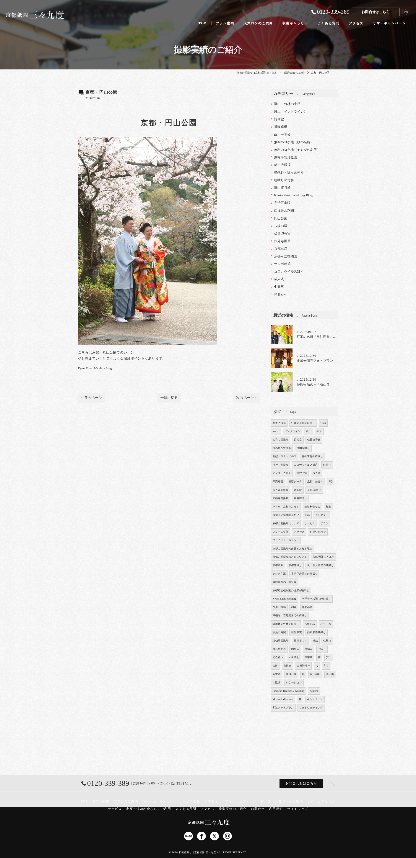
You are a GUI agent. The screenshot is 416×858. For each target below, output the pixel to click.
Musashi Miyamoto (283, 699)
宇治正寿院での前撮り (304, 573)
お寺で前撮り (280, 439)
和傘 (293, 607)
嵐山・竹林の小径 (287, 104)
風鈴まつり (300, 640)
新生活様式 (282, 165)
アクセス (299, 531)
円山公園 (280, 218)
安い (328, 657)
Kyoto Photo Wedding (284, 598)
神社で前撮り (280, 464)
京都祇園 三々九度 (323, 556)
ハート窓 (325, 623)
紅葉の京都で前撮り (303, 422)
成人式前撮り (280, 489)
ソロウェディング (321, 801)
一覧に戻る (169, 397)
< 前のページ (91, 397)
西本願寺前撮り (316, 632)
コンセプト (321, 514)
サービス (309, 523)
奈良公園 (291, 674)
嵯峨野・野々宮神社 (289, 172)
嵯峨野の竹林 (284, 180)
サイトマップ (297, 808)
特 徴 (266, 801)
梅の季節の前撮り (312, 456)
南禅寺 (287, 665)
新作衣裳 (296, 632)
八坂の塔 (280, 226)
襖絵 (315, 640)
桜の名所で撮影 (282, 448)
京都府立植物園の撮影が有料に (291, 590)
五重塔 (277, 674)
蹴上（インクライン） (290, 111)
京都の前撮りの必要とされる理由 (292, 548)
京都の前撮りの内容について (290, 556)
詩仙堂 (279, 119)
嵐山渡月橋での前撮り (320, 565)
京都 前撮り (315, 481)
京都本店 (280, 248)
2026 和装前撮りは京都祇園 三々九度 (194, 852)
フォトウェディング (311, 707)
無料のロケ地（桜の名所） (294, 142)
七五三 (279, 286)
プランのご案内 (126, 801)
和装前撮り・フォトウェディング (230, 801)
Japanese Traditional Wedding (288, 690)
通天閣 (330, 674)
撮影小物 (307, 607)
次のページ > (246, 397)
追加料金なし (312, 506)
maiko (276, 431)
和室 (326, 665)
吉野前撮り (300, 498)
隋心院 (298, 489)
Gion (323, 422)
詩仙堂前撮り (280, 640)
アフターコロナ (282, 473)
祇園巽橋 (280, 126)
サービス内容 (189, 801)
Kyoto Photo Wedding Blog (95, 368)
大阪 (275, 665)
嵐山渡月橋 (282, 187)
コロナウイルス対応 (289, 271)
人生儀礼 (294, 657)
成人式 (279, 279)
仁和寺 (327, 640)
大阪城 (277, 682)
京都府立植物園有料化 (286, 514)
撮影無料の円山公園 (284, 582)
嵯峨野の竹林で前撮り (286, 623)
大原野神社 (303, 665)
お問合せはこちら (376, 12)
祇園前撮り (303, 448)
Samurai (314, 690)
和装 (328, 506)
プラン (324, 523)
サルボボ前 (282, 264)
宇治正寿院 (282, 203)
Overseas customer (159, 801)
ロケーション (294, 682)
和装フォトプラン (283, 707)
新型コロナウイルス (284, 456)
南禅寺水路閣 (284, 210)
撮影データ (295, 481)
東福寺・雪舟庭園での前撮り (290, 615)
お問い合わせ (318, 531)
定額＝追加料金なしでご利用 (148, 808)
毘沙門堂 (302, 473)
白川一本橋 (282, 134)
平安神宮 (278, 481)
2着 (331, 481)
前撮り (327, 464)
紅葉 (319, 431)
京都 (307, 514)
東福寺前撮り (280, 498)
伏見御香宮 (282, 233)
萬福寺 (309, 649)
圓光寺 (295, 649)
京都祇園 (278, 565)
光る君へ (280, 294)
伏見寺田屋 (282, 241)
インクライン (292, 431)
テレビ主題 (279, 573)
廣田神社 (315, 674)
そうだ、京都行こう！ (286, 506)
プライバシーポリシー (286, 540)
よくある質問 (280, 531)
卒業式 (309, 657)
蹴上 (308, 431)
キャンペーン (315, 699)
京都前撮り (295, 565)
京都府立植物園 (285, 256)
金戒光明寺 (279, 649)
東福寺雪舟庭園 (285, 157)
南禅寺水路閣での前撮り (316, 598)
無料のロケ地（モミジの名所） (297, 149)
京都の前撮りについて (286, 523)
